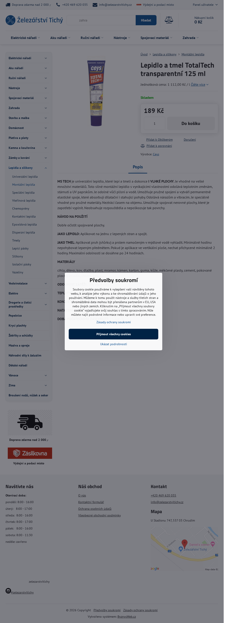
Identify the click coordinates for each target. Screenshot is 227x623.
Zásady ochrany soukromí (113, 322)
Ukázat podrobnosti (113, 344)
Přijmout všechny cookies (113, 334)
